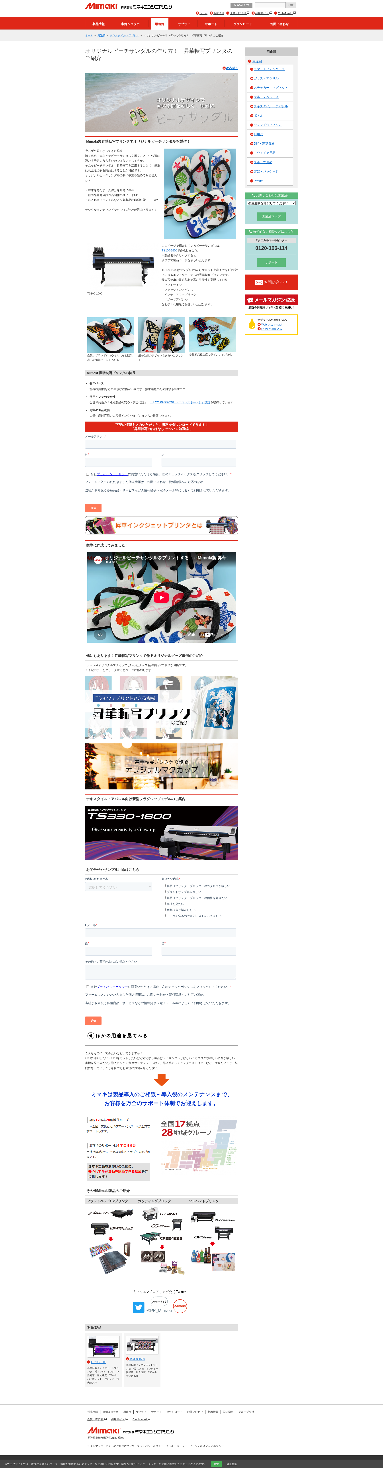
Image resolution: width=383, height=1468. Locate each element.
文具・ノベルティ (266, 97)
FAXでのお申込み (271, 329)
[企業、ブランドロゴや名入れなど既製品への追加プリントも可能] (110, 319)
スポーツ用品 (263, 162)
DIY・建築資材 (264, 143)
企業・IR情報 (238, 13)
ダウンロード (242, 24)
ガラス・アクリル (266, 78)
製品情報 (98, 24)
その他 (258, 181)
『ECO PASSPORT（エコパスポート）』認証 (180, 402)
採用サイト (262, 13)
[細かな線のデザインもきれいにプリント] (161, 319)
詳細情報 (232, 1464)
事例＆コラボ (130, 24)
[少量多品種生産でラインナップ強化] (212, 319)
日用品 (258, 134)
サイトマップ (95, 1446)
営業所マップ (271, 216)
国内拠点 (228, 1411)
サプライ (184, 24)
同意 (216, 1464)
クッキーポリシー (176, 1446)
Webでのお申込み (272, 324)
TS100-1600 (169, 250)
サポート (211, 24)
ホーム (203, 13)
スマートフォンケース (269, 69)
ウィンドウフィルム (268, 125)
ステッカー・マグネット (271, 87)
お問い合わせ (279, 24)
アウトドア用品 (265, 153)
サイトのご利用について (120, 1446)
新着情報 (218, 13)
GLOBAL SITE (241, 5)
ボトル (258, 115)
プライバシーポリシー (150, 1446)
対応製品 (232, 68)
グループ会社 (246, 1411)
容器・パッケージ (266, 171)
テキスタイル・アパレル (124, 35)
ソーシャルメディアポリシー (206, 1446)
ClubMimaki (285, 13)
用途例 (159, 24)
